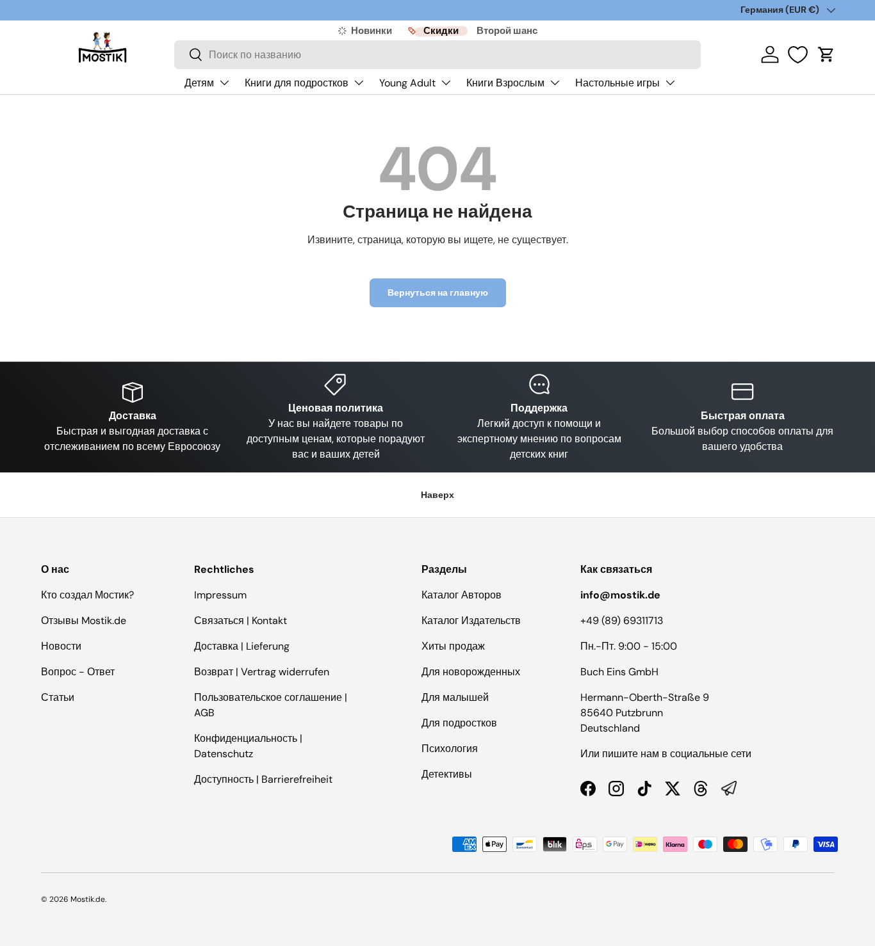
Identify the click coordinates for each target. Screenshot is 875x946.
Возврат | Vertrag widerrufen (261, 671)
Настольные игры (617, 83)
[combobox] (437, 54)
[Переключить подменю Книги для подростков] (358, 82)
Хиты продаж (453, 646)
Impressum (220, 595)
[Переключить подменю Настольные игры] (670, 82)
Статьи (57, 697)
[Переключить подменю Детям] (224, 82)
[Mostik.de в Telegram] (729, 788)
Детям (199, 83)
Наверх (437, 495)
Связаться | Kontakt (240, 620)
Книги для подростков (296, 83)
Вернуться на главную (438, 292)
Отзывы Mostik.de (83, 620)
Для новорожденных (470, 671)
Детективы (446, 774)
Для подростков (459, 723)
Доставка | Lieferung (242, 646)
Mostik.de (87, 899)
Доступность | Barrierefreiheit (263, 779)
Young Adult (407, 83)
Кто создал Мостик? (87, 595)
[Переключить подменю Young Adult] (446, 82)
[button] (826, 54)
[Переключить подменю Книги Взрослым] (554, 82)
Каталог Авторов (461, 595)
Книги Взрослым (505, 83)
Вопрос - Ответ (78, 671)
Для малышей (455, 697)
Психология (449, 748)
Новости (61, 646)
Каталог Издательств (471, 620)
